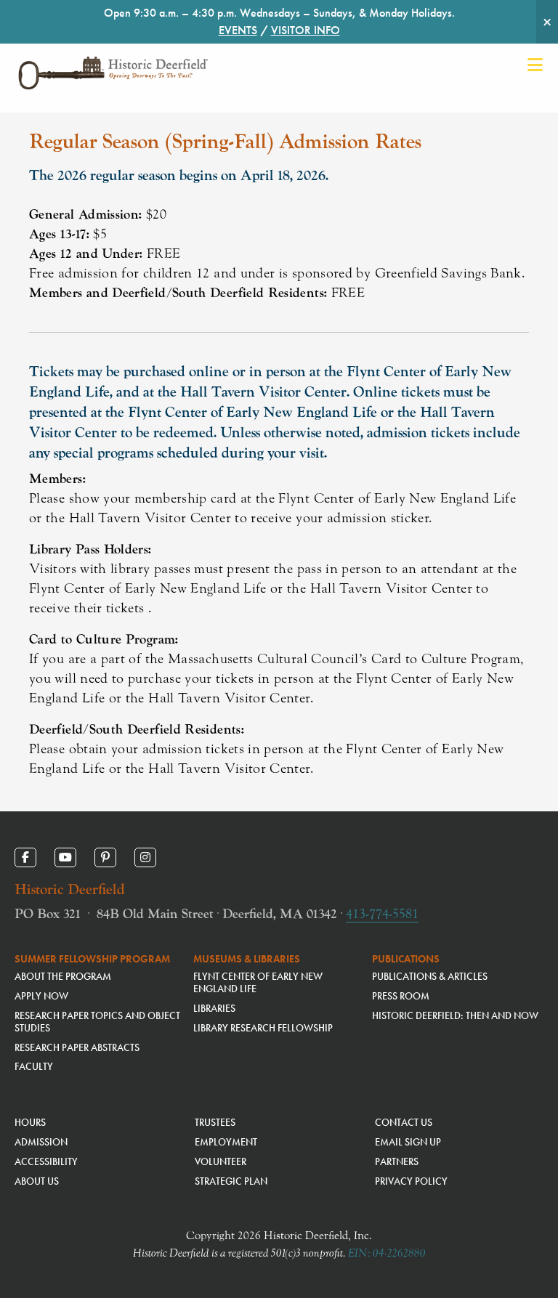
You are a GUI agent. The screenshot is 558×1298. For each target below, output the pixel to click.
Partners (396, 1161)
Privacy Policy (411, 1181)
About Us (37, 1181)
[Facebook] (25, 857)
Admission (41, 1141)
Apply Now (41, 995)
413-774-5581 (382, 914)
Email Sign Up (408, 1141)
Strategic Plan (231, 1181)
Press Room (400, 995)
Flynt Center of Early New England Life (258, 982)
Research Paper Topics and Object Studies (97, 1021)
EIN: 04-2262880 (387, 1253)
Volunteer (220, 1161)
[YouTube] (65, 857)
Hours (30, 1122)
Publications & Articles (430, 976)
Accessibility (46, 1161)
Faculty (34, 1066)
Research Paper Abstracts (77, 1047)
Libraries (214, 1008)
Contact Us (403, 1122)
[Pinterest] (105, 857)
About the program (63, 976)
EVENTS (238, 30)
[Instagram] (145, 857)
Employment (226, 1141)
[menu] (534, 65)
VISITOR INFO (305, 30)
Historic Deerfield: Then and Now (455, 1015)
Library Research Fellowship (263, 1027)
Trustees (215, 1122)
